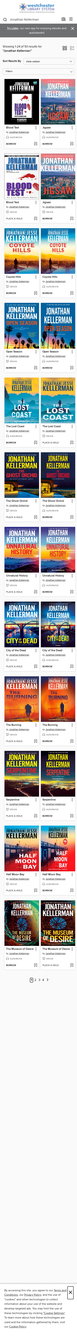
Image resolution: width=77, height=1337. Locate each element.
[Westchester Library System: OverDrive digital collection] (38, 7)
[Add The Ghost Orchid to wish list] (35, 517)
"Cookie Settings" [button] (54, 1313)
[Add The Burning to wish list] (35, 741)
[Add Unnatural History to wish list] (35, 592)
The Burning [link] (13, 725)
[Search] (5, 19)
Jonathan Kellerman (19, 132)
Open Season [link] (14, 351)
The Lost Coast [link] (15, 426)
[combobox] (31, 19)
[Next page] (47, 980)
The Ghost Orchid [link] (17, 501)
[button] (64, 49)
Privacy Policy (32, 1295)
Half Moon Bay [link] (15, 874)
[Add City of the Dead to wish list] (35, 666)
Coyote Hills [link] (13, 277)
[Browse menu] (71, 19)
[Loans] (63, 20)
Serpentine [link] (12, 799)
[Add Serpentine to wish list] (35, 816)
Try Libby (12, 28)
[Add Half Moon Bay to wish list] (35, 890)
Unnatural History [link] (17, 575)
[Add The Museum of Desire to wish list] (35, 965)
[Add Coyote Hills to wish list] (35, 293)
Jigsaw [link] (46, 127)
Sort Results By (12, 61)
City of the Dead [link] (16, 650)
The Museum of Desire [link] (19, 949)
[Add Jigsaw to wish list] (71, 144)
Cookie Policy (17, 1326)
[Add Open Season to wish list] (35, 368)
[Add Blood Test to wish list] (35, 144)
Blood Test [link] (12, 127)
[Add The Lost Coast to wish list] (35, 443)
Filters (9, 71)
